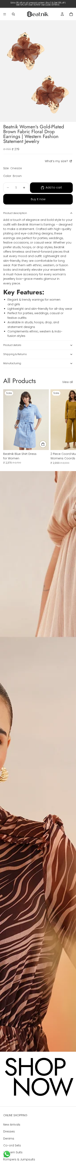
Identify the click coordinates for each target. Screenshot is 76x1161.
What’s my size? (57, 161)
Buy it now (38, 199)
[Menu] (4, 14)
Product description (15, 213)
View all (67, 382)
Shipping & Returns (15, 354)
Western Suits (12, 1152)
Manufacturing (12, 363)
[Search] (13, 14)
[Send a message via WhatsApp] (7, 1154)
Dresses (9, 1131)
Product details (12, 345)
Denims (8, 1139)
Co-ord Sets (12, 1145)
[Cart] (71, 14)
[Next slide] (68, 426)
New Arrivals (11, 1125)
